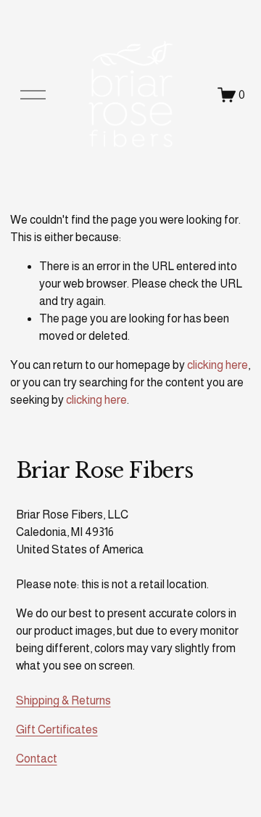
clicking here (217, 365)
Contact (36, 758)
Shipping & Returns (63, 700)
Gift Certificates (57, 729)
